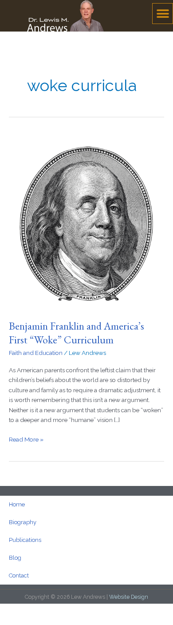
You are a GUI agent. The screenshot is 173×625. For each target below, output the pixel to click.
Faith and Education (36, 352)
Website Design (128, 596)
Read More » (26, 438)
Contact (19, 575)
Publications (25, 540)
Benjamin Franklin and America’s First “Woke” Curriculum (76, 332)
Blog (15, 557)
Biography (22, 522)
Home (17, 504)
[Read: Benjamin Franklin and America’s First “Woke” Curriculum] (86, 220)
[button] (162, 13)
